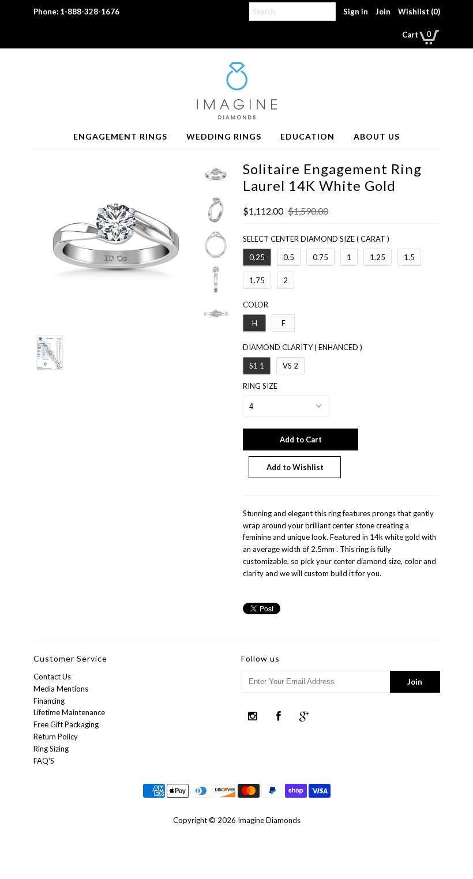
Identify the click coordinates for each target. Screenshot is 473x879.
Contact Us (52, 676)
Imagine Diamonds (269, 820)
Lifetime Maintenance (69, 712)
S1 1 (256, 365)
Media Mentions (60, 688)
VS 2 (290, 365)
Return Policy (55, 736)
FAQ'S (43, 760)
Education (307, 136)
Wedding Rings (223, 136)
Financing (49, 700)
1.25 (377, 257)
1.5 (409, 257)
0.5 (288, 257)
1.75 (257, 280)
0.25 (257, 257)
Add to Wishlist (295, 467)
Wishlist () (419, 11)
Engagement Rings (120, 136)
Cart (410, 34)
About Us (377, 136)
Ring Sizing (51, 748)
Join (383, 11)
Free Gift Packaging (66, 724)
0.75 (320, 257)
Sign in (355, 11)
